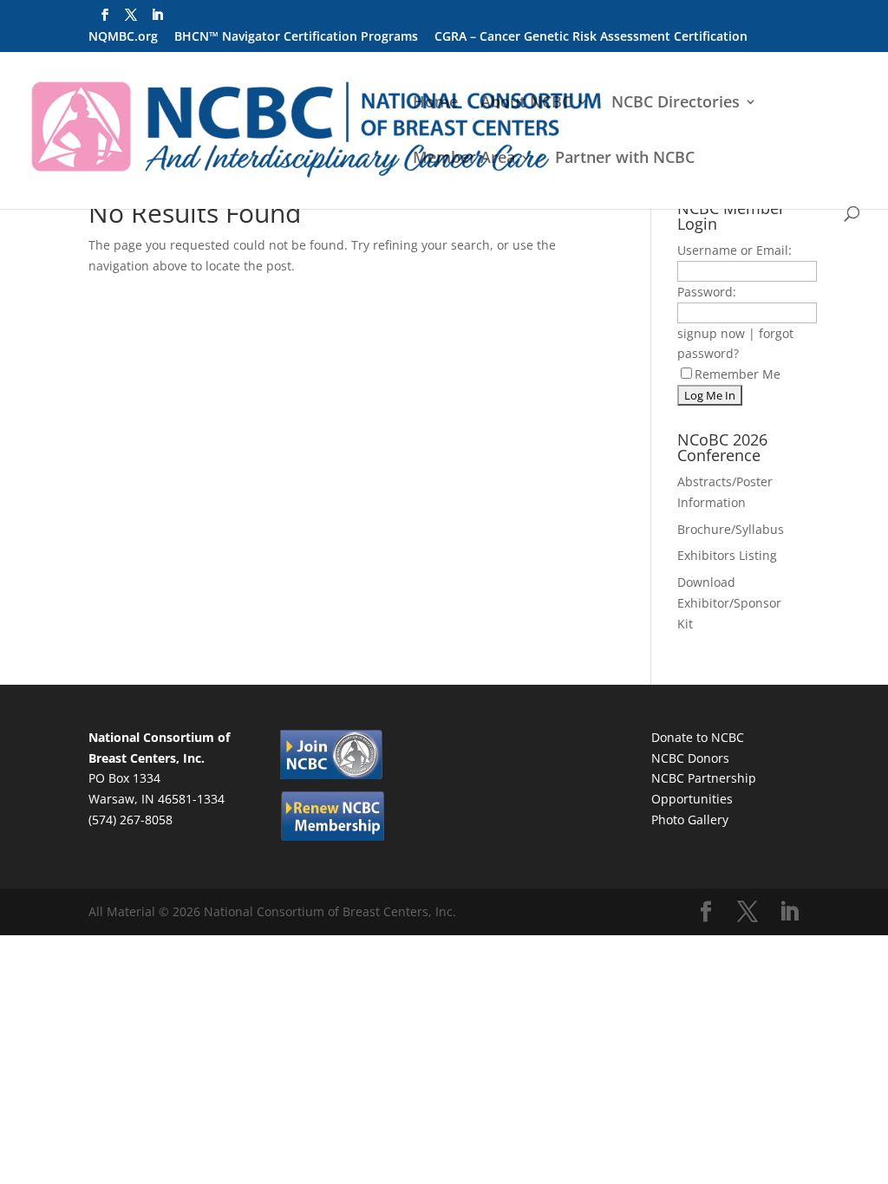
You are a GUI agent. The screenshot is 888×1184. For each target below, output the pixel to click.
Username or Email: (734, 250)
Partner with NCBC (625, 159)
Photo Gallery (689, 819)
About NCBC (525, 103)
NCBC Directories (675, 103)
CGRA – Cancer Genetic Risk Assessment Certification (591, 37)
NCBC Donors (690, 758)
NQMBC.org (123, 37)
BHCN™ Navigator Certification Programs (296, 37)
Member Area (464, 159)
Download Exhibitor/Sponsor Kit (729, 603)
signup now (711, 333)
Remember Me (737, 374)
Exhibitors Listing (727, 555)
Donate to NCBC (697, 737)
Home (435, 103)
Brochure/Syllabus (730, 529)
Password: (706, 291)
